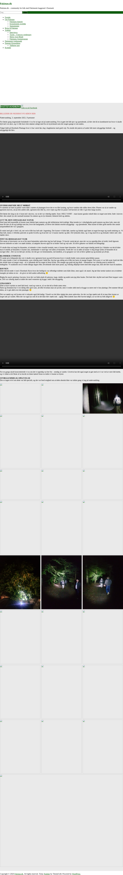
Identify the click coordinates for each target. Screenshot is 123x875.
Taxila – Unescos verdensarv (20, 35)
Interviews (14, 32)
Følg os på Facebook (29, 108)
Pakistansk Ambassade (13, 41)
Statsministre (14, 26)
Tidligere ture (15, 45)
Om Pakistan (10, 20)
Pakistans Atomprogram (19, 39)
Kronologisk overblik (18, 24)
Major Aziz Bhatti (16, 37)
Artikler (8, 30)
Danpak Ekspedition (12, 43)
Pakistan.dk (6, 3)
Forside (7, 17)
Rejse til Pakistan (11, 28)
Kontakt (8, 48)
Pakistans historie (16, 22)
